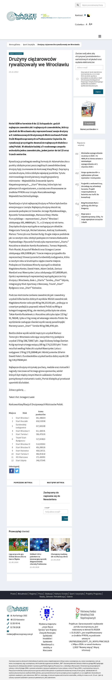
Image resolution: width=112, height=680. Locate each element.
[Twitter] (16, 470)
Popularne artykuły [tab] (81, 144)
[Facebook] (11, 470)
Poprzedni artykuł (23, 482)
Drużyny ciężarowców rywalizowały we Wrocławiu (58, 44)
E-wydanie (89, 123)
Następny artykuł (55, 482)
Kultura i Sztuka (61, 593)
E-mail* (47, 508)
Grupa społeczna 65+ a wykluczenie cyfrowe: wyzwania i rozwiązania (91, 175)
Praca (40, 593)
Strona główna (14, 44)
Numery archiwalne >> (89, 129)
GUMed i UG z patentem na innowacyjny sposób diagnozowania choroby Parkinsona (38, 559)
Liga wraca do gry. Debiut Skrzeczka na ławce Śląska (17, 556)
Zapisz (66, 518)
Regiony (32, 593)
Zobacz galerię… (17, 389)
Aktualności (22, 593)
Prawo (13, 593)
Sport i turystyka (29, 44)
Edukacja (48, 593)
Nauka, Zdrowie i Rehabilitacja (52, 596)
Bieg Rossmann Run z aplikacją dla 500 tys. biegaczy (89, 206)
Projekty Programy (94, 593)
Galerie (70, 596)
